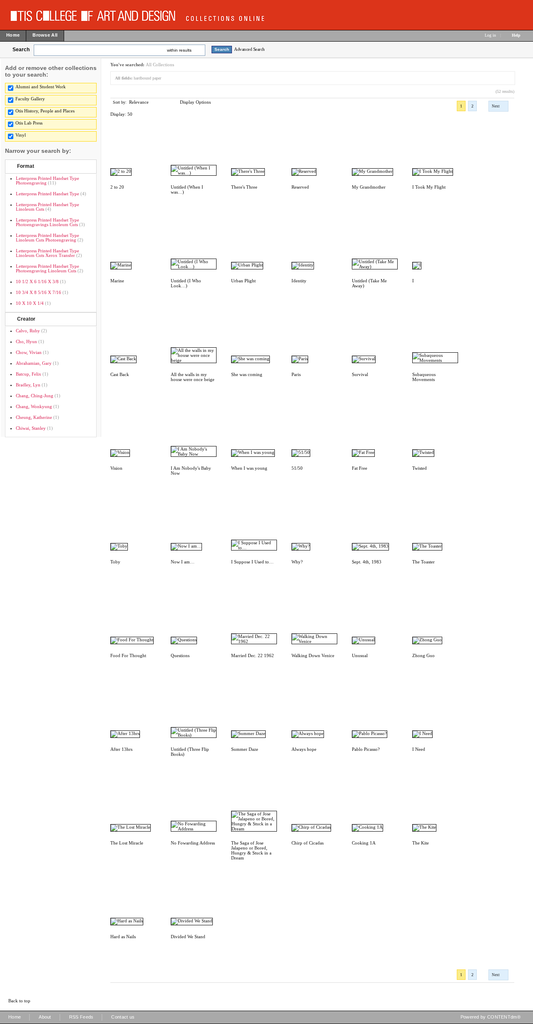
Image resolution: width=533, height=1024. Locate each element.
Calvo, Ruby (28, 330)
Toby (115, 561)
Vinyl (20, 134)
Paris (296, 374)
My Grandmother (369, 186)
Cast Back (119, 374)
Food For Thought (128, 655)
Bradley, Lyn (28, 384)
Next (496, 106)
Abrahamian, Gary (34, 363)
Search (21, 49)
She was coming (246, 374)
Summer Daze (244, 749)
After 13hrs (121, 749)
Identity (298, 280)
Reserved (300, 186)
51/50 (297, 468)
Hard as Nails (123, 936)
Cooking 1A (364, 842)
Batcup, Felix (28, 373)
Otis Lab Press (28, 122)
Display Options (195, 102)
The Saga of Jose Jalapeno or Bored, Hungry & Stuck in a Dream (251, 850)
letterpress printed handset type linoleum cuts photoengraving (47, 237)
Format (25, 166)
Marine (117, 280)
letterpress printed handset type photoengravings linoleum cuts (47, 222)
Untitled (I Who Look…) (186, 283)
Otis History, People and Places (45, 110)
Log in (490, 35)
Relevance (139, 102)
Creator (26, 319)
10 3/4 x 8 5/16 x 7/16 (38, 292)
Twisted (419, 468)
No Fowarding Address (193, 842)
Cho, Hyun (26, 341)
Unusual (360, 655)
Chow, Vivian (29, 352)
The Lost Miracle (126, 842)
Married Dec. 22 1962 (252, 655)
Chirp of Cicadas (307, 842)
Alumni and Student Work (40, 86)
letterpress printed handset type (47, 193)
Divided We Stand (188, 936)
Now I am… (182, 561)
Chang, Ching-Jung (34, 395)
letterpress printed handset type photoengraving (47, 180)
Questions (180, 655)
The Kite (420, 842)
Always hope (303, 749)
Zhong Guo (423, 655)
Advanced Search (249, 49)
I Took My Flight (429, 186)
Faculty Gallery (30, 98)
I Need (418, 749)
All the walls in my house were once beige (192, 377)
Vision (116, 468)
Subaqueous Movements (424, 377)
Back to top (19, 1000)
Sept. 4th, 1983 (366, 561)
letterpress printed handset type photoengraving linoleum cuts (47, 268)
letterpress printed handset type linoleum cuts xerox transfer (47, 253)
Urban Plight (243, 280)
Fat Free (359, 468)
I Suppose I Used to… (252, 561)
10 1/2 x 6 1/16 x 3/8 (37, 281)
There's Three (244, 186)
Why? (297, 561)
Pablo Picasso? (366, 749)
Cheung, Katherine (34, 417)
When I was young (249, 468)
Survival (360, 374)
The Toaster (423, 561)
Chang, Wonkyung (34, 406)
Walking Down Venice (312, 655)
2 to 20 (117, 186)
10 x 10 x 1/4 (30, 303)
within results (179, 50)
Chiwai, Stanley (31, 428)
